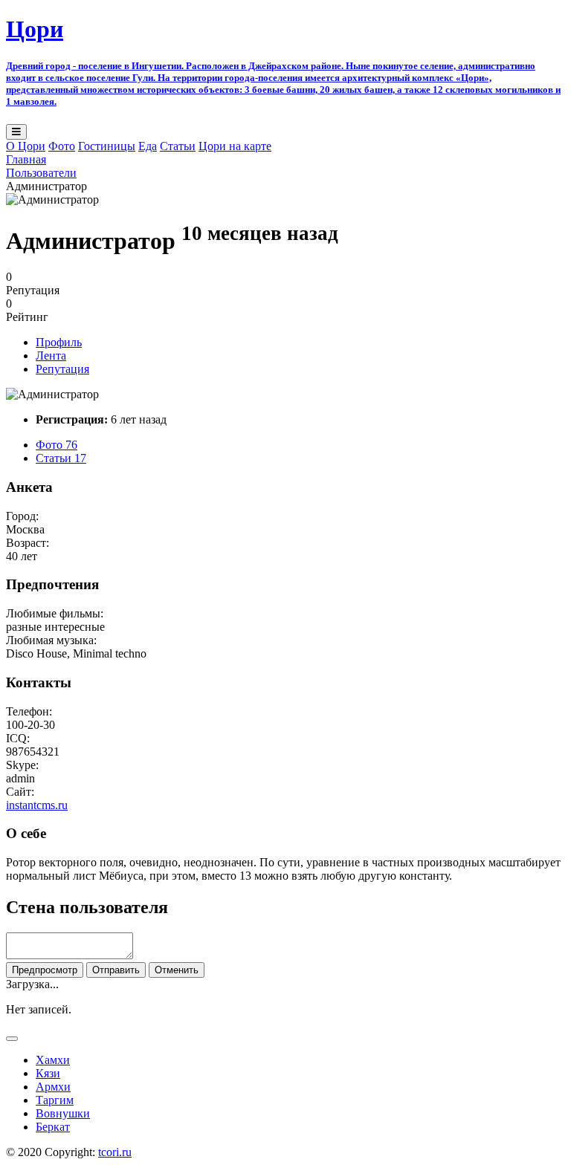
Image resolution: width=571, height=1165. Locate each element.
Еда (147, 146)
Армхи (53, 1086)
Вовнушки (63, 1113)
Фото (61, 146)
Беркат (53, 1126)
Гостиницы (106, 146)
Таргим (55, 1100)
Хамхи (53, 1060)
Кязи (48, 1073)
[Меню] (16, 132)
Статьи (178, 146)
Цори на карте (235, 146)
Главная (26, 159)
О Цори (25, 146)
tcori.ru (115, 1152)
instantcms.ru (37, 805)
